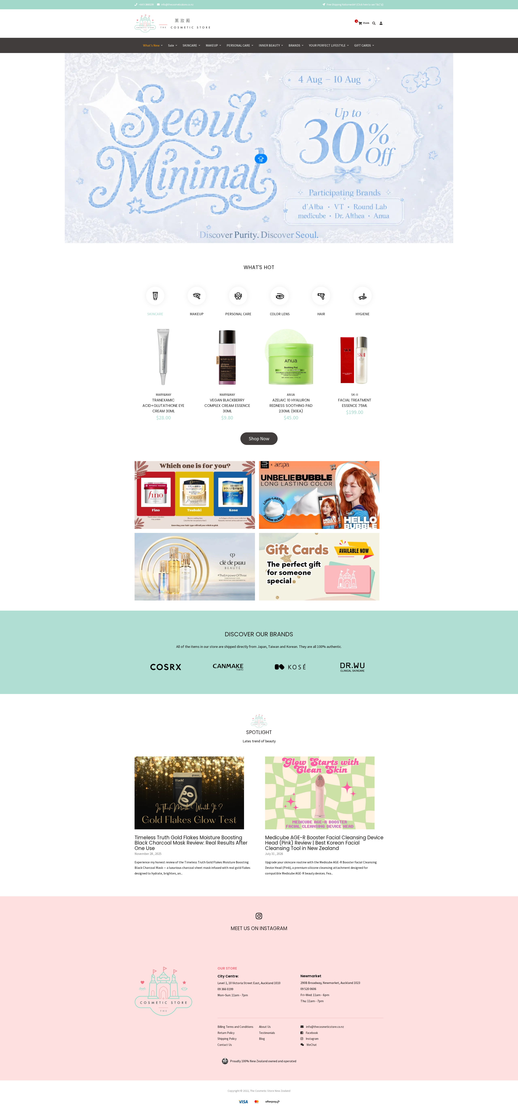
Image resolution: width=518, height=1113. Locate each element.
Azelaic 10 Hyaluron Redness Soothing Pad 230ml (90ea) (291, 406)
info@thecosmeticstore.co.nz (177, 4)
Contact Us (225, 1045)
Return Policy (226, 1033)
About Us (265, 1027)
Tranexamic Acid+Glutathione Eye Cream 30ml (163, 406)
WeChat (311, 1045)
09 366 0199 (225, 989)
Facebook (311, 1033)
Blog (262, 1039)
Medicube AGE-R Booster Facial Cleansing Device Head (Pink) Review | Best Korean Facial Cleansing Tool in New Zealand (324, 843)
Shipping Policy (227, 1039)
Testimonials (267, 1033)
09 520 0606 (308, 989)
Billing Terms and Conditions (235, 1027)
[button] (16, 150)
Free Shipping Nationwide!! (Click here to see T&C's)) (354, 4)
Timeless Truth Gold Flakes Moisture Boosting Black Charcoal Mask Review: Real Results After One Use (191, 843)
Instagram (311, 1039)
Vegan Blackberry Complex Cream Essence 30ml (227, 406)
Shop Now (259, 438)
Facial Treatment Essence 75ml (354, 403)
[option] (259, 148)
